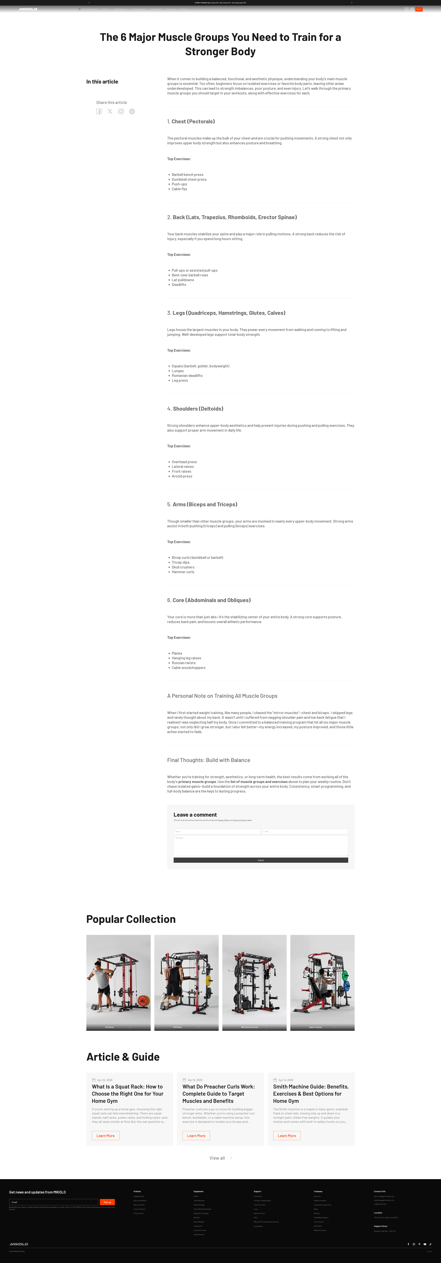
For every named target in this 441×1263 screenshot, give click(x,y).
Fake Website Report (321, 1217)
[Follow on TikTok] (430, 1244)
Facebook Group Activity (322, 1205)
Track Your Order (259, 1205)
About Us (317, 1196)
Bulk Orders (318, 1226)
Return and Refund (140, 1201)
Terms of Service (240, 820)
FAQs (255, 1217)
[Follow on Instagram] (121, 111)
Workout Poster (259, 1213)
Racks (105, 9)
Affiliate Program (320, 1201)
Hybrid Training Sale (89, 9)
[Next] (352, 3)
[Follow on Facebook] (408, 1244)
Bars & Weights (199, 1222)
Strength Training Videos (262, 1201)
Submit (261, 860)
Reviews (317, 1213)
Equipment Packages (201, 1213)
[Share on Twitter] (110, 111)
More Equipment (139, 9)
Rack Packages (199, 1205)
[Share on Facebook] (99, 111)
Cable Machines (199, 1234)
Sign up (107, 1202)
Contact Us (258, 1196)
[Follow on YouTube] (425, 1244)
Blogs (316, 1209)
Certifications (319, 1222)
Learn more (105, 1135)
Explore (184, 9)
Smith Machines (120, 9)
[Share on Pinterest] (132, 111)
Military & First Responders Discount (266, 1222)
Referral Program (320, 1230)
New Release (156, 9)
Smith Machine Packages (202, 1209)
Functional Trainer (200, 1230)
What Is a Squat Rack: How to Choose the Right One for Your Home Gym (127, 1093)
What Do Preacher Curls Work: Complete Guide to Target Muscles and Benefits (218, 1093)
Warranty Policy (139, 1205)
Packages (171, 9)
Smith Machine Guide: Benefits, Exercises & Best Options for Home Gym (311, 1093)
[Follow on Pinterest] (419, 1244)
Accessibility (258, 1226)
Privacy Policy (223, 820)
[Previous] (89, 3)
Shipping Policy (139, 1196)
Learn (256, 1209)
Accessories (198, 1226)
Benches (196, 1217)
